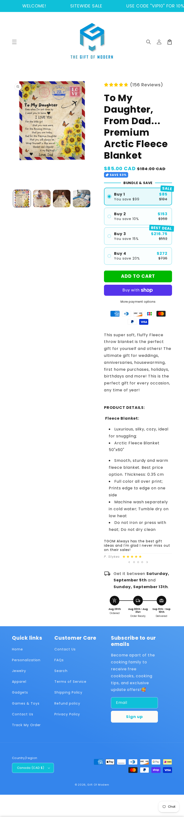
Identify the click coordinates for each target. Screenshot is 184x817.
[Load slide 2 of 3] (138, 562)
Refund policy (67, 703)
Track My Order (26, 725)
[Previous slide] (129, 562)
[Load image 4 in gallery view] (81, 198)
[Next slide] (147, 562)
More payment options (138, 302)
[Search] (148, 42)
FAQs (59, 660)
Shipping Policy (68, 692)
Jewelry (19, 670)
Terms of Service (70, 681)
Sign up (134, 716)
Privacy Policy (67, 714)
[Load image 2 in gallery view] (42, 198)
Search (61, 670)
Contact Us (22, 714)
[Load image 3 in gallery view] (61, 198)
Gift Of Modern (98, 785)
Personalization (26, 660)
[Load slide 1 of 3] (134, 562)
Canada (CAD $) (30, 767)
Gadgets (20, 692)
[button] (14, 42)
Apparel (19, 681)
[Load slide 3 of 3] (142, 562)
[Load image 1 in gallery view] (22, 198)
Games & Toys (26, 703)
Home (17, 649)
